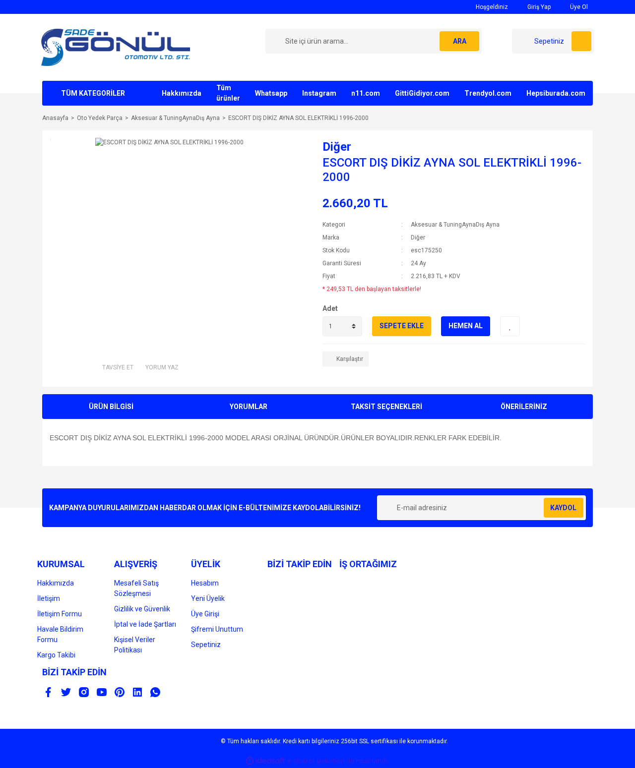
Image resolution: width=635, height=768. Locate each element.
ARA (459, 41)
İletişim (48, 598)
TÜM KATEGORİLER (93, 93)
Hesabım (205, 583)
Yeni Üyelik (208, 598)
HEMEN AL (465, 326)
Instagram (319, 93)
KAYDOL (563, 508)
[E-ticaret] (316, 761)
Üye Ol (578, 6)
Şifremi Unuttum (217, 629)
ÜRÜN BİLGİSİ (111, 407)
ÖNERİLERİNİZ (524, 407)
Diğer (336, 147)
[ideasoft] (265, 761)
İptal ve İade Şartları (145, 624)
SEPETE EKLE (402, 326)
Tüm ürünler (228, 93)
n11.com (365, 93)
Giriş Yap (538, 6)
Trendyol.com (487, 93)
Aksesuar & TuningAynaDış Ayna (455, 224)
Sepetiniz (206, 645)
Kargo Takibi (56, 655)
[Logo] (115, 47)
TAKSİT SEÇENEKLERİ (386, 407)
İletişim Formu (59, 614)
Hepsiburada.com (555, 93)
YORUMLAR (248, 407)
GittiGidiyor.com (422, 93)
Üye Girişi (205, 614)
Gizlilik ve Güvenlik (142, 609)
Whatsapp (271, 93)
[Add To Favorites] (510, 326)
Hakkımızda (181, 93)
